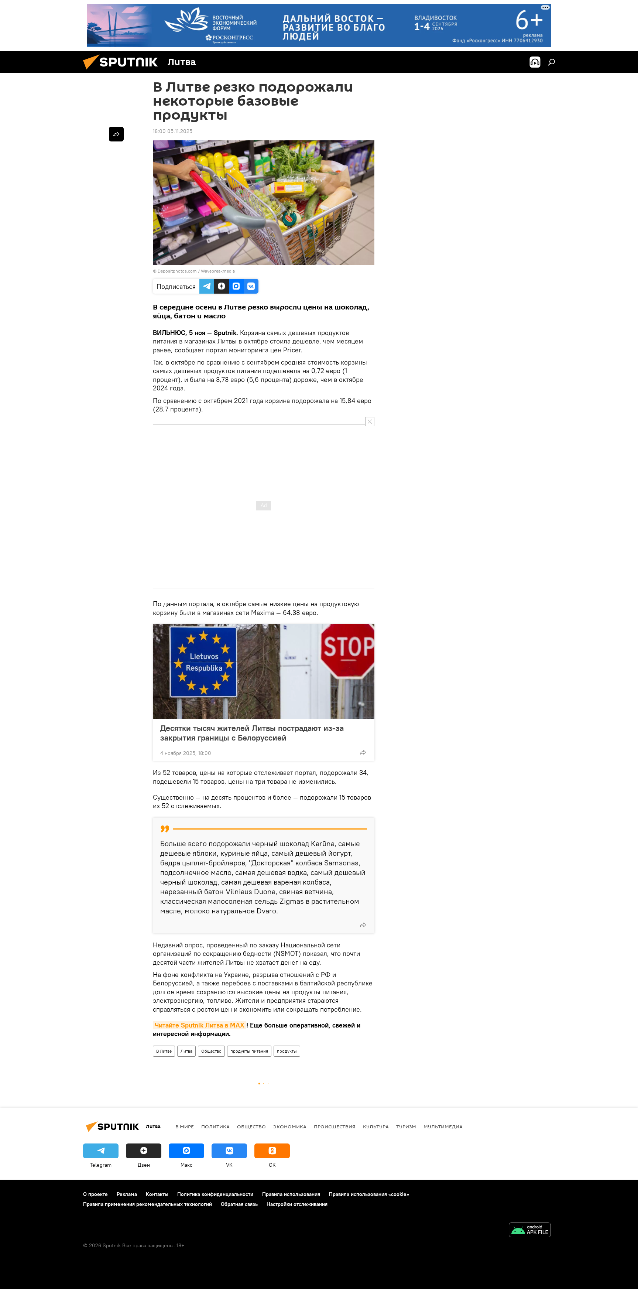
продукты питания (249, 1051)
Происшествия (335, 1126)
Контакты (157, 1194)
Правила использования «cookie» (369, 1194)
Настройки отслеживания (297, 1204)
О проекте (95, 1194)
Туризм (406, 1126)
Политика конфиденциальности (215, 1194)
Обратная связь (239, 1204)
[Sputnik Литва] (123, 71)
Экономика (289, 1126)
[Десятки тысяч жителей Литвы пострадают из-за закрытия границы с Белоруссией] (263, 671)
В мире (184, 1126)
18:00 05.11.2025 (172, 131)
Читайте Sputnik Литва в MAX (199, 1025)
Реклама (127, 1194)
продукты (287, 1051)
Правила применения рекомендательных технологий (147, 1204)
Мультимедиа (443, 1126)
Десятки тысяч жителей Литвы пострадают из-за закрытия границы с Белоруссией (252, 732)
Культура (376, 1126)
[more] (363, 752)
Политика (215, 1126)
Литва (186, 1051)
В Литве (164, 1051)
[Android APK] (530, 1231)
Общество (211, 1051)
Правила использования (291, 1194)
